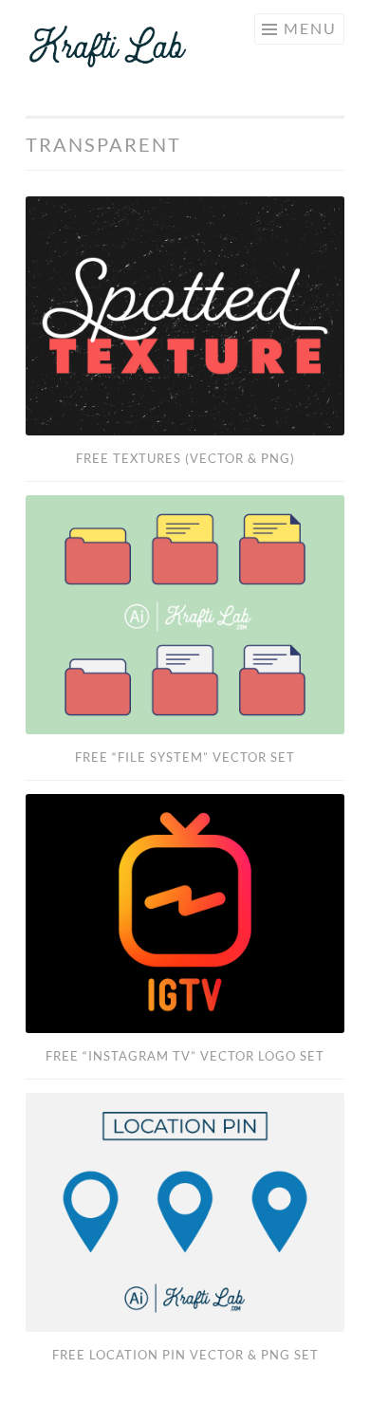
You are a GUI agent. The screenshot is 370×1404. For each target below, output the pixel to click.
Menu (310, 28)
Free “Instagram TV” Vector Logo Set (185, 1055)
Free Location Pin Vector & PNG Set (185, 1354)
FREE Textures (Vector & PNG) (185, 458)
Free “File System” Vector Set (185, 757)
